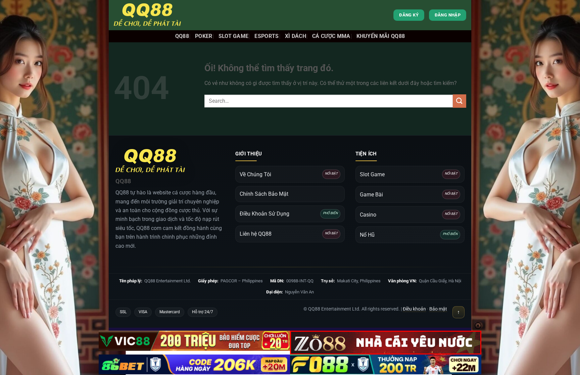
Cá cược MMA (331, 36)
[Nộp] (459, 100)
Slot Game (234, 36)
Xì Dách (295, 36)
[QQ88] (147, 15)
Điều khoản (414, 309)
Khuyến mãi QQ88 (380, 36)
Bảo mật (438, 309)
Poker (203, 36)
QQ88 (182, 36)
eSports (266, 36)
